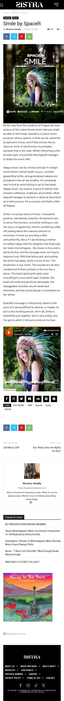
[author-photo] (32, 478)
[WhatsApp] (29, 36)
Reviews (16, 12)
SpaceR (38, 405)
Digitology (39, 692)
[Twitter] (14, 36)
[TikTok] (36, 686)
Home (6, 12)
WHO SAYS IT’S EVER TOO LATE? (22, 562)
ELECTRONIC (18, 405)
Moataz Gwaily (13, 29)
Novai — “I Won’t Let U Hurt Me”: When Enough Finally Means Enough (32, 553)
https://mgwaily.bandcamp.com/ (32, 488)
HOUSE (8, 409)
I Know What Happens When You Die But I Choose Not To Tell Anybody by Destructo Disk (32, 533)
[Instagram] (32, 502)
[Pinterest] (21, 36)
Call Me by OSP (11, 447)
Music (25, 12)
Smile (48, 405)
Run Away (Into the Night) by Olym (47, 449)
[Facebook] (6, 36)
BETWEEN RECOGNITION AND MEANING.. (26, 524)
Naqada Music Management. (44, 690)
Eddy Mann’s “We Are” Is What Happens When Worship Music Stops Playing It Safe (33, 543)
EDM (30, 405)
